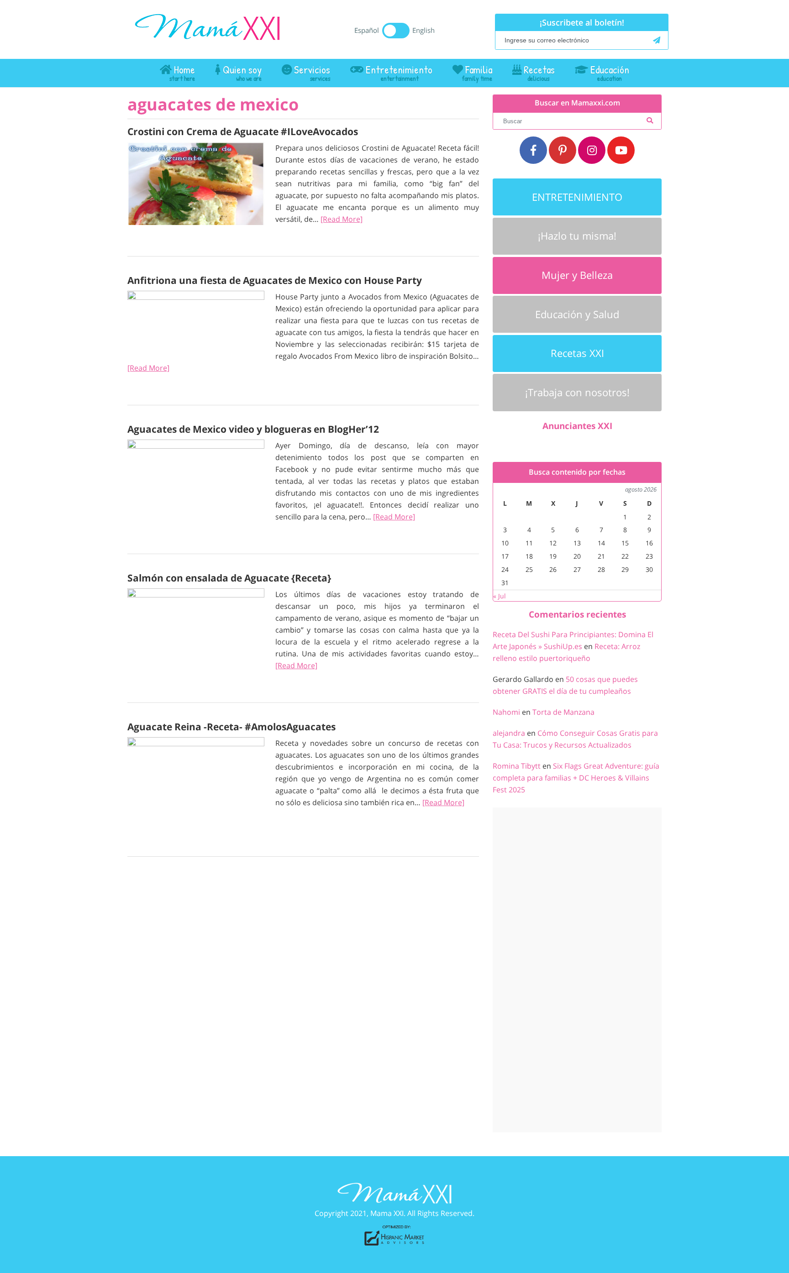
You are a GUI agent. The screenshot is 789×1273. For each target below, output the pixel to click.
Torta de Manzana (563, 712)
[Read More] (342, 219)
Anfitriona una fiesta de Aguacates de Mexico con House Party (274, 280)
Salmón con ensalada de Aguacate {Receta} (229, 577)
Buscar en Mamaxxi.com (577, 103)
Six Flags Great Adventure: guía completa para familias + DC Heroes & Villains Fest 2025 (576, 778)
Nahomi (506, 712)
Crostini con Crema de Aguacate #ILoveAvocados (242, 131)
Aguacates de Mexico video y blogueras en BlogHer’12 (253, 429)
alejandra (509, 733)
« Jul (499, 596)
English (423, 30)
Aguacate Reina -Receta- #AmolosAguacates (231, 726)
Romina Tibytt (517, 766)
